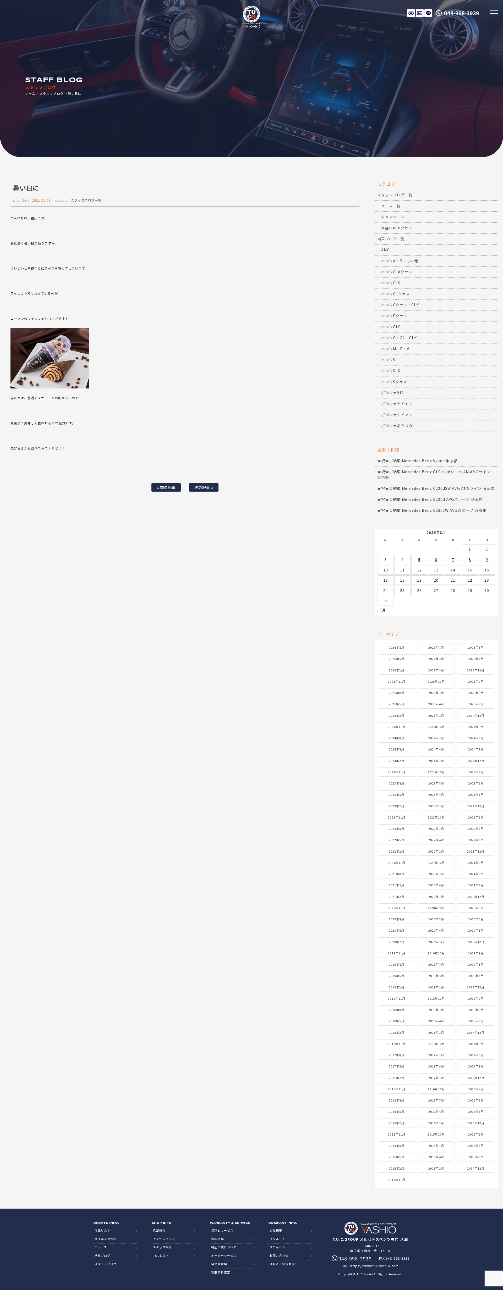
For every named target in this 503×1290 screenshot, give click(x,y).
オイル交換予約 (106, 1239)
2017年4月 (436, 1066)
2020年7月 (436, 919)
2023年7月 (436, 783)
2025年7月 (436, 693)
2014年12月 (475, 1168)
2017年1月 (436, 1078)
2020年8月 (396, 919)
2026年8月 (396, 647)
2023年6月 (476, 783)
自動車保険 (219, 1264)
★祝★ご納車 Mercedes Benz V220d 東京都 (417, 460)
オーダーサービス (223, 1255)
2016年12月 (475, 1078)
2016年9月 (476, 1089)
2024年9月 (476, 727)
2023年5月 (396, 794)
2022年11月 (396, 817)
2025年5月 (396, 704)
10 (385, 569)
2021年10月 (436, 862)
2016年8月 (396, 1100)
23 (486, 580)
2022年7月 (436, 828)
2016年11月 (396, 1089)
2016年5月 (396, 1111)
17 (385, 580)
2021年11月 (396, 862)
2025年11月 (396, 681)
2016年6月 (476, 1100)
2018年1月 (436, 1032)
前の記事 (167, 487)
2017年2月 (396, 1078)
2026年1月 (436, 670)
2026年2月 (396, 670)
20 (436, 580)
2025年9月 (476, 681)
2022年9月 (476, 817)
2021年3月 (476, 885)
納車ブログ (102, 1255)
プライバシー (279, 1247)
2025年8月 (396, 693)
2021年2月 (396, 896)
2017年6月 (476, 1055)
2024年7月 (436, 738)
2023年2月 (396, 806)
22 (470, 580)
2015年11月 (396, 1134)
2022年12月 (475, 806)
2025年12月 (475, 670)
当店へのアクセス (396, 227)
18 (402, 580)
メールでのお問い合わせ (420, 13)
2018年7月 (436, 1010)
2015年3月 (476, 1157)
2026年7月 (436, 647)
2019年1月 (436, 987)
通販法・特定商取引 (284, 1264)
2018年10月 (436, 998)
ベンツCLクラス (395, 293)
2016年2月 (396, 1123)
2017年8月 (396, 1055)
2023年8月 (396, 783)
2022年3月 (476, 840)
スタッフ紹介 (162, 1247)
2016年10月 (436, 1089)
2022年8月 (396, 828)
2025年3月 (476, 704)
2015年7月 (436, 1145)
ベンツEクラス (394, 315)
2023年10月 (436, 772)
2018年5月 (396, 1021)
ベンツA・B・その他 (399, 260)
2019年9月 (476, 953)
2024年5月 (396, 749)
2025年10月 (436, 681)
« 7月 (381, 610)
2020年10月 (436, 908)
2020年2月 (396, 942)
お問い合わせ (279, 1255)
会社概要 (276, 1230)
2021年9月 (476, 862)
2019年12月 (475, 942)
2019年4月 (436, 976)
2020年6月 (476, 919)
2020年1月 (436, 942)
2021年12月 (475, 851)
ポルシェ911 (392, 392)
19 (419, 580)
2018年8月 (396, 1010)
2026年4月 (436, 659)
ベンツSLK (390, 370)
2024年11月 (396, 727)
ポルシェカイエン (397, 403)
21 (453, 580)
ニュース (101, 1247)
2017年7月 (436, 1055)
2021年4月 (436, 885)
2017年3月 (476, 1066)
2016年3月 (476, 1111)
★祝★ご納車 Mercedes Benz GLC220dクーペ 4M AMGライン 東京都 (433, 474)
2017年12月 (475, 1032)
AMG (385, 249)
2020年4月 (436, 930)
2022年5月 (396, 840)
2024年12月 (475, 715)
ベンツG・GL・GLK (399, 337)
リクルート (277, 1239)
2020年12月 (475, 896)
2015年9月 (476, 1134)
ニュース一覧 (389, 205)
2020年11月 (396, 908)
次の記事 (202, 487)
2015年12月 (475, 1123)
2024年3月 (476, 749)
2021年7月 (436, 874)
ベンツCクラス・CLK (400, 304)
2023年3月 (476, 794)
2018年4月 (436, 1021)
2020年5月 (396, 930)
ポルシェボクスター (399, 425)
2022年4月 (436, 840)
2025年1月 (436, 715)
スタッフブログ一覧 (86, 200)
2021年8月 (396, 874)
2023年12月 (475, 761)
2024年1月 (436, 761)
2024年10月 (436, 727)
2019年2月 (396, 987)
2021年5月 (396, 885)
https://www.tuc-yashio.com (374, 1266)
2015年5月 (396, 1157)
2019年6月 (476, 964)
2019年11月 (396, 953)
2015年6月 (476, 1145)
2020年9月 (476, 908)
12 (419, 569)
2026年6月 (476, 647)
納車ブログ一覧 (391, 238)
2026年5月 (396, 659)
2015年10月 (436, 1134)
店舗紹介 (159, 1230)
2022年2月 (396, 851)
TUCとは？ (161, 1255)
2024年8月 (396, 738)
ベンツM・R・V (395, 348)
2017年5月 (396, 1066)
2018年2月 (396, 1032)
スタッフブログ (51, 93)
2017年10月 (436, 1044)
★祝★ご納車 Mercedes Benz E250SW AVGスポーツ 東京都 (431, 510)
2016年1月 (436, 1123)
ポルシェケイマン (397, 414)
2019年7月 (436, 964)
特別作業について (223, 1247)
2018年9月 (476, 998)
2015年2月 (396, 1168)
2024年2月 (396, 761)
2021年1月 (436, 896)
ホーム (30, 93)
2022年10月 (436, 817)
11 (402, 569)
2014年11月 (396, 1179)
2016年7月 (436, 1100)
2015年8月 (396, 1145)
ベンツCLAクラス (396, 271)
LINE (428, 13)
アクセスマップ (164, 1239)
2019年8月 (396, 964)
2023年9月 (476, 772)
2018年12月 (475, 987)
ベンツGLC (391, 326)
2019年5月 (396, 976)
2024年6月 (476, 738)
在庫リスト (411, 13)
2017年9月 (476, 1044)
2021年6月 (476, 874)
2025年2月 (396, 715)
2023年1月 (436, 806)
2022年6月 (476, 828)
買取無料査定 (220, 1272)
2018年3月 (476, 1021)
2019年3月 (476, 976)
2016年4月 (436, 1111)
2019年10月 (436, 953)
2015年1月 (436, 1168)
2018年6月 (476, 1010)
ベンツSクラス (394, 381)
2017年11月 (396, 1044)
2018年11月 (396, 998)
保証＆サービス (222, 1230)
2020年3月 (476, 930)
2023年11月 (396, 772)
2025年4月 (436, 704)
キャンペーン (392, 216)
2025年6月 (476, 693)
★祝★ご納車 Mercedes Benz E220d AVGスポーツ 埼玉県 (430, 499)
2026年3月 (476, 659)
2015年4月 (436, 1157)
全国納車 (217, 1239)
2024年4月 (436, 749)
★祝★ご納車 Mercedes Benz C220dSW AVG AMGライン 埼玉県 (435, 488)
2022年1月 (436, 851)
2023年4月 (436, 794)
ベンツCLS (390, 282)
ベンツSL (389, 359)
